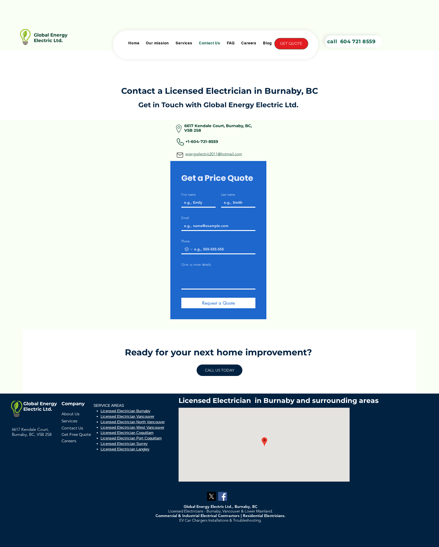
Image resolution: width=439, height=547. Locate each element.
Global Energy (50, 35)
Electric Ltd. (48, 40)
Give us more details (196, 265)
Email (185, 218)
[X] (211, 496)
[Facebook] (222, 496)
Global (30, 403)
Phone (185, 241)
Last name (228, 195)
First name (188, 195)
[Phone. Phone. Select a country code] (188, 249)
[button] (291, 43)
